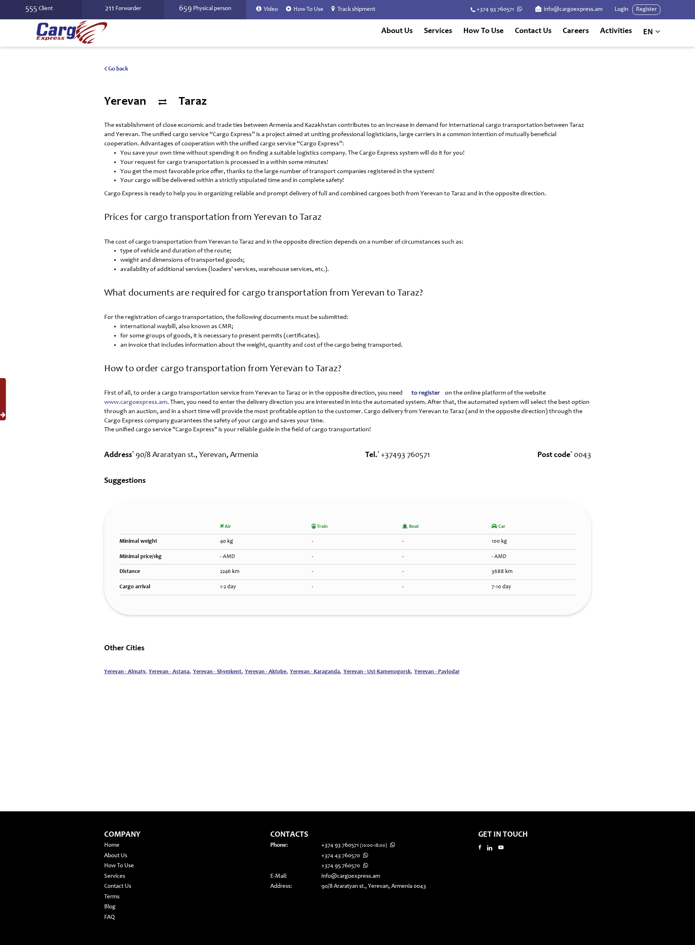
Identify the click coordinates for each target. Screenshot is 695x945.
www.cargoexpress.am (135, 402)
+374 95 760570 (341, 866)
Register (646, 9)
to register (425, 393)
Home (111, 845)
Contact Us (533, 31)
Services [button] (438, 31)
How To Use (483, 31)
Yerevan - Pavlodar (437, 672)
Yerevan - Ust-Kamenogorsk (377, 672)
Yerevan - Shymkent (218, 672)
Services (114, 876)
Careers (576, 31)
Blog (109, 907)
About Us (397, 31)
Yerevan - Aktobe (266, 672)
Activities (616, 31)
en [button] (648, 33)
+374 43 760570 (341, 856)
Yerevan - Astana (170, 672)
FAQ (109, 917)
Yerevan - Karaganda (315, 672)
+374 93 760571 (495, 9)
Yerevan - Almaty (125, 672)
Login (621, 9)
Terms (111, 897)
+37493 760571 (405, 455)
